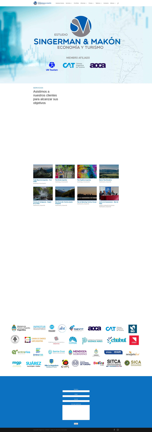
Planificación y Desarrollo (105, 182)
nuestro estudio (40, 282)
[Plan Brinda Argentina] (65, 171)
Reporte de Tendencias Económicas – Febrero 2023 (87, 241)
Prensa (90, 3)
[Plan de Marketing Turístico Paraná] (87, 193)
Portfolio (76, 3)
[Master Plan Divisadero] (109, 171)
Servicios (68, 3)
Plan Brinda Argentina (61, 180)
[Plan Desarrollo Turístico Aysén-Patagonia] (65, 193)
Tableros (98, 3)
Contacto (106, 3)
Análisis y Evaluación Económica (106, 205)
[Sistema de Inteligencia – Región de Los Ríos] (43, 193)
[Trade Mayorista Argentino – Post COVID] (43, 171)
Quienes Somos (60, 3)
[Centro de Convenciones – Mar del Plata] (109, 193)
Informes (83, 3)
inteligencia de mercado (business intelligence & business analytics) (106, 118)
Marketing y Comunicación (39, 183)
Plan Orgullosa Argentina (84, 180)
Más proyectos (75, 212)
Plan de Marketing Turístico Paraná (86, 202)
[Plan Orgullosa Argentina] (87, 171)
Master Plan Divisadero (105, 180)
